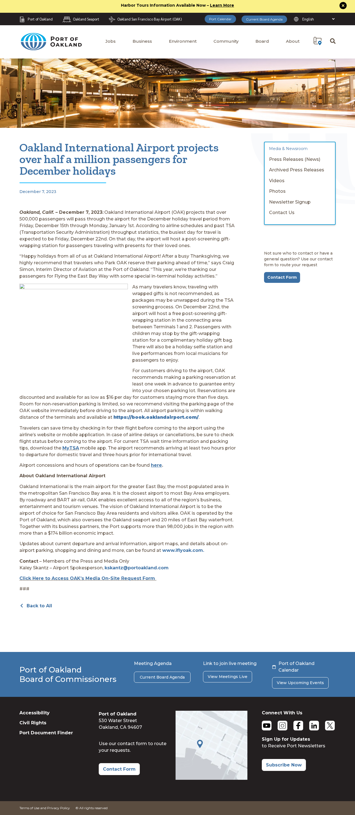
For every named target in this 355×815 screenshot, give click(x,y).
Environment (183, 41)
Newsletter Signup (290, 202)
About (293, 41)
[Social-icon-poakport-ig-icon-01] (282, 725)
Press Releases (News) (294, 159)
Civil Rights (32, 722)
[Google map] (211, 778)
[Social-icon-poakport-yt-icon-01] (267, 725)
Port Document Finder (46, 732)
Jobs (110, 41)
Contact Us (282, 212)
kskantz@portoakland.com (137, 567)
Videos (277, 180)
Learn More (222, 5)
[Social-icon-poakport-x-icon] (330, 725)
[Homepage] (51, 47)
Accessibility (34, 712)
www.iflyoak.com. (183, 550)
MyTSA (70, 448)
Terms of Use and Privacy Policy (44, 808)
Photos (277, 191)
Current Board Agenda (264, 19)
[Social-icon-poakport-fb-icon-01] (298, 725)
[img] (317, 41)
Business (142, 41)
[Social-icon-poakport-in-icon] (314, 725)
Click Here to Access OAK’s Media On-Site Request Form (87, 578)
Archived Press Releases (296, 169)
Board (262, 41)
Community (226, 41)
